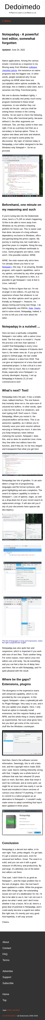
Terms (5, 960)
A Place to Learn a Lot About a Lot (22, 13)
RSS (18, 1010)
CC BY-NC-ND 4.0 (9, 1016)
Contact (6, 948)
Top (4, 1000)
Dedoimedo (22, 7)
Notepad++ (7, 267)
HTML (9, 1010)
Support (6, 977)
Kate (31, 308)
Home (5, 994)
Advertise (7, 971)
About (5, 942)
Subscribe (8, 983)
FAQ (5, 954)
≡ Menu (6, 21)
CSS (14, 1010)
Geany (37, 308)
